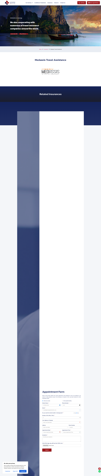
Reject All (15, 471)
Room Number (72, 425)
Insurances (50, 3)
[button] (1, 26)
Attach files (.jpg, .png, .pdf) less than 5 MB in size (52, 443)
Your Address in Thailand (47, 420)
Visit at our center (47, 400)
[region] (15, 467)
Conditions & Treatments (40, 3)
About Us (56, 3)
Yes (75, 413)
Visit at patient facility (67, 400)
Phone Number (65, 403)
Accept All (22, 471)
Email (43, 408)
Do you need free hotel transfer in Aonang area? (52, 413)
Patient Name (45, 403)
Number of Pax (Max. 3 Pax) (48, 415)
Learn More (13, 33)
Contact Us (62, 3)
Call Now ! (24, 33)
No (78, 413)
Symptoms (44, 435)
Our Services (28, 3)
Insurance (46, 49)
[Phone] (99, 469)
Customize (7, 471)
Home (40, 49)
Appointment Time (66, 430)
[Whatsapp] (99, 471)
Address (44, 425)
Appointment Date (46, 430)
